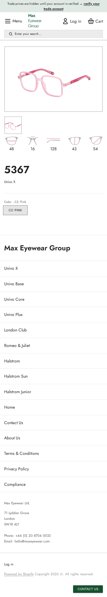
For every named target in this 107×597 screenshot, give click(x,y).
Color (15, 202)
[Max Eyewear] (35, 21)
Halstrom (12, 361)
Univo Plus (13, 314)
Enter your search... (28, 34)
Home (9, 407)
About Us (12, 438)
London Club (15, 330)
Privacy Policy (16, 469)
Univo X (11, 268)
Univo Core (14, 299)
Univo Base (14, 284)
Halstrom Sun (16, 376)
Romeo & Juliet (17, 345)
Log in (8, 564)
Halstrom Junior (17, 392)
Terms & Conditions (21, 453)
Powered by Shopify (19, 574)
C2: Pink (15, 210)
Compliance (15, 484)
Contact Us (13, 423)
